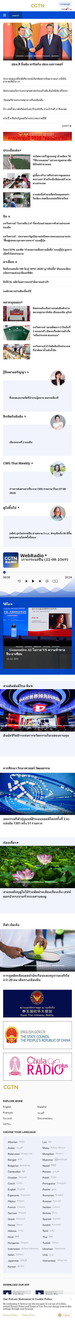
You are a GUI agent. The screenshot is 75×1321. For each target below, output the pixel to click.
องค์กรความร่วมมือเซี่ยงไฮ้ (17, 291)
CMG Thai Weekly (16, 463)
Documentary (45, 1118)
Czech (15, 1183)
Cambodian (16, 1171)
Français (8, 1112)
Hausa (15, 1224)
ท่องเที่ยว (11, 842)
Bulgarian (19, 1165)
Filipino (16, 1201)
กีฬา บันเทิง (11, 924)
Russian (52, 1201)
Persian (51, 1171)
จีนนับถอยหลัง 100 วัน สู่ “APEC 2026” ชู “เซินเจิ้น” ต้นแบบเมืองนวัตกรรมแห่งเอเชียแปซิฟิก (37, 271)
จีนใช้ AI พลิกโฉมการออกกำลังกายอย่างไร (26, 282)
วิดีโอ (8, 604)
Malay (54, 1147)
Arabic (15, 1147)
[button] (19, 646)
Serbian (51, 1207)
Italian (15, 1254)
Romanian (53, 1195)
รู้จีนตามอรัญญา (14, 371)
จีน (5, 216)
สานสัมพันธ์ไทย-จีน (18, 686)
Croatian (17, 1177)
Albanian (16, 1141)
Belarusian (20, 1153)
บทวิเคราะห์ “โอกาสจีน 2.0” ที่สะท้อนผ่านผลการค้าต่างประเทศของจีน (36, 225)
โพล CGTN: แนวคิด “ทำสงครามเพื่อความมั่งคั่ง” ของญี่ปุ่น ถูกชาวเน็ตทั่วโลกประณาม (37, 251)
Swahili (52, 1224)
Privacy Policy (10, 1315)
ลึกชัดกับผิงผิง (13, 416)
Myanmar (55, 1159)
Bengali (15, 1159)
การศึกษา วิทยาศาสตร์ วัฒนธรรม (26, 768)
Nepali (49, 1165)
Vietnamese (55, 1260)
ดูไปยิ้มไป (9, 507)
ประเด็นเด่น (11, 150)
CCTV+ (7, 1124)
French (16, 1207)
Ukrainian (54, 1248)
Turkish (51, 1242)
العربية (41, 1112)
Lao (47, 1141)
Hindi (13, 1236)
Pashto (50, 1189)
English (7, 1106)
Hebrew (15, 1230)
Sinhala (50, 1213)
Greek (16, 1218)
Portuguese (54, 1183)
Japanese (17, 1260)
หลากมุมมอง (12, 302)
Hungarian (18, 1242)
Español (42, 1106)
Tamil (49, 1230)
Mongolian (53, 1153)
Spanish (52, 1218)
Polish (50, 1177)
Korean (16, 1266)
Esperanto (19, 1195)
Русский (7, 1118)
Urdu (48, 1254)
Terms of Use (28, 1315)
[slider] (4, 572)
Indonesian (23, 1248)
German (17, 1213)
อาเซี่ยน (8, 261)
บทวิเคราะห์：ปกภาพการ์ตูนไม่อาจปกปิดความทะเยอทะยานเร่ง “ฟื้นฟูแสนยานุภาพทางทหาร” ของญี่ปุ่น (36, 238)
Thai (47, 1236)
